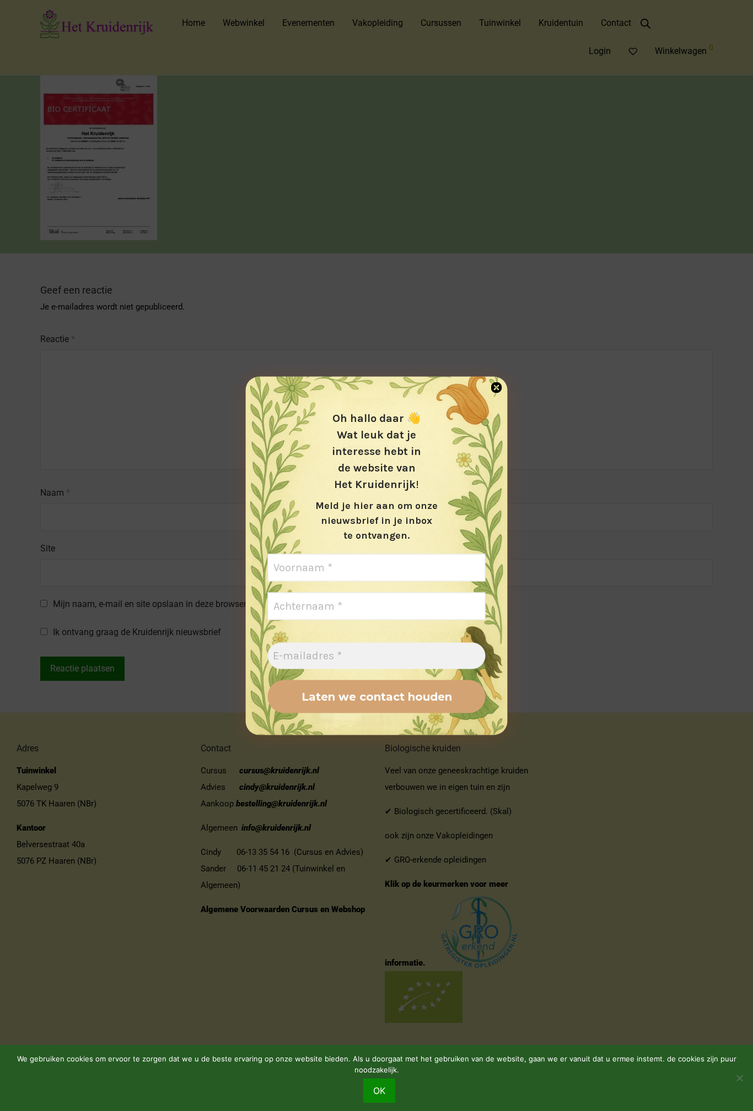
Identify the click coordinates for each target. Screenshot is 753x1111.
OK (379, 1090)
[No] (739, 1077)
